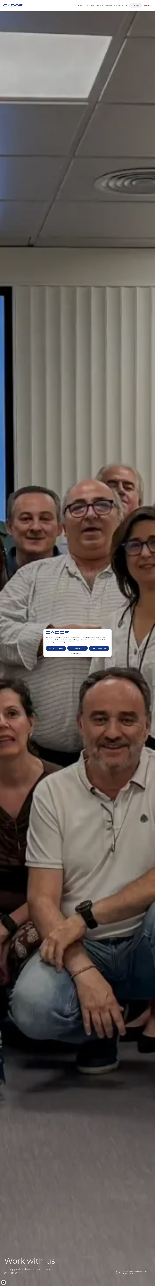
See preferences (99, 648)
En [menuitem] (147, 5)
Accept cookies (56, 648)
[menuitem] (147, 5)
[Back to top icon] (151, 1282)
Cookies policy (76, 653)
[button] (3, 1282)
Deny (77, 648)
